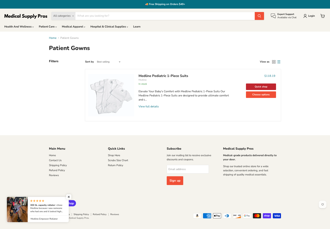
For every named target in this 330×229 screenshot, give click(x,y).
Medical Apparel (73, 27)
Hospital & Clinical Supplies (108, 27)
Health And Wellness (18, 27)
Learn (136, 27)
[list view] (278, 61)
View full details (149, 106)
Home (53, 38)
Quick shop (261, 86)
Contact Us (55, 160)
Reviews (54, 175)
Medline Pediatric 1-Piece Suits (163, 76)
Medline (143, 79)
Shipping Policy (58, 165)
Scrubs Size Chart (118, 160)
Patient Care (47, 27)
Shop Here (114, 155)
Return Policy (115, 165)
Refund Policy (57, 170)
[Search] (259, 16)
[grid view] (273, 61)
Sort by (89, 61)
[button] (68, 196)
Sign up (174, 180)
